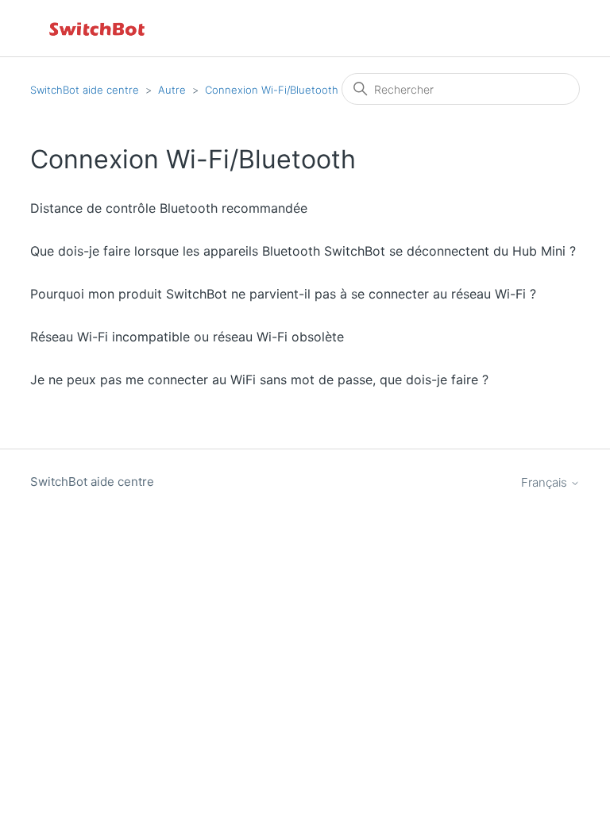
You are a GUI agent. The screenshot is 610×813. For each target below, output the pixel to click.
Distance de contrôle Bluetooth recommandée (168, 208)
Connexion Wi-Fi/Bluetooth (271, 89)
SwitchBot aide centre (84, 89)
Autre (172, 89)
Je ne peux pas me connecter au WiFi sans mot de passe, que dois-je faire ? (259, 379)
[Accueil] (97, 28)
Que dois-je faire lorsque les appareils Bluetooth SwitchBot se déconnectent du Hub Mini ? (303, 251)
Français (545, 482)
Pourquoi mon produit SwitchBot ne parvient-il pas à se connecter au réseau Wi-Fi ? (283, 294)
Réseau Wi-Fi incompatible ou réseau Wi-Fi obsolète (187, 337)
